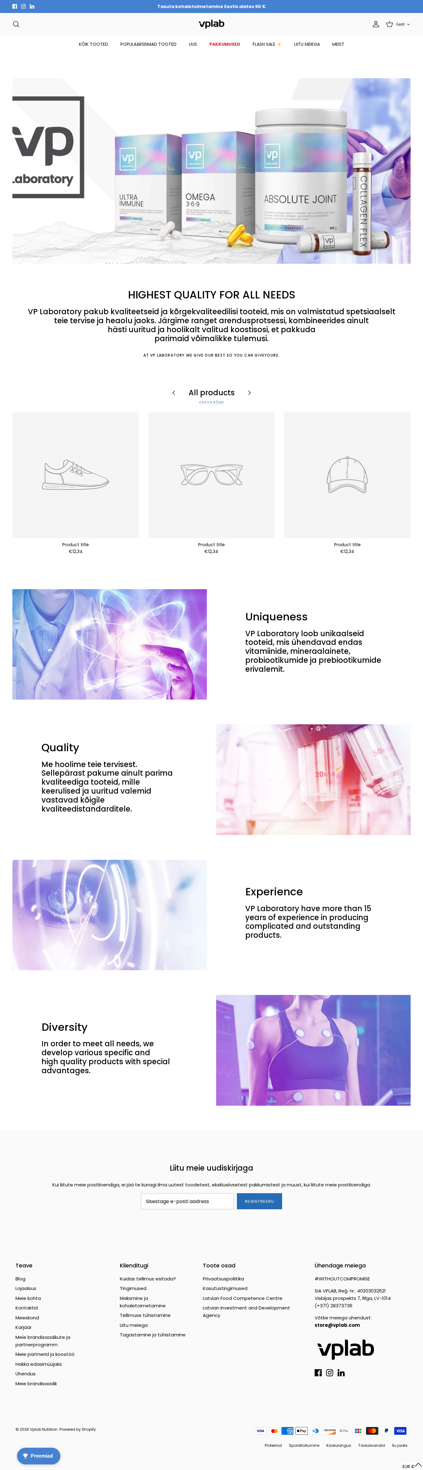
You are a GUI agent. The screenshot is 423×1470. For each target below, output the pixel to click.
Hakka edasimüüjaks (38, 1364)
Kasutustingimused (225, 1288)
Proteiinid (273, 1445)
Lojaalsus (25, 1288)
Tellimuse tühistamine (145, 1315)
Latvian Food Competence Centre (242, 1298)
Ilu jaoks (400, 1445)
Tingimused (133, 1288)
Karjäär (23, 1327)
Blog (20, 1278)
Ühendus (25, 1373)
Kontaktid (26, 1308)
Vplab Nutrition (44, 1429)
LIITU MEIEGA (307, 44)
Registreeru (259, 1201)
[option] (211, 171)
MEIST (338, 44)
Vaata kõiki (211, 402)
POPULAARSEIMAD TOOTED (148, 44)
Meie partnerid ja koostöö (45, 1354)
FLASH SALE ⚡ (267, 44)
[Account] (375, 24)
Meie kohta (28, 1298)
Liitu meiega (134, 1325)
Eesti (400, 24)
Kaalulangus (338, 1445)
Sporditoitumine (304, 1445)
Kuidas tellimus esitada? (148, 1278)
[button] (412, 1466)
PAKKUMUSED (224, 44)
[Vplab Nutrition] (211, 24)
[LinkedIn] (32, 6)
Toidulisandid (371, 1445)
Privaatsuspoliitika (223, 1278)
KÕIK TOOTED (93, 44)
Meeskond (27, 1317)
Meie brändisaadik (36, 1383)
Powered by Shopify (77, 1429)
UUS (193, 44)
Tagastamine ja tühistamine (152, 1334)
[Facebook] (14, 6)
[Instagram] (23, 6)
